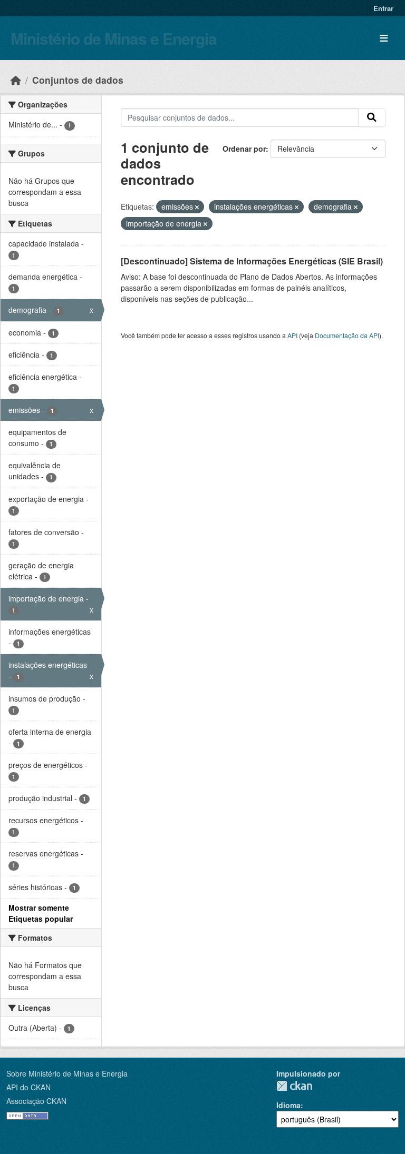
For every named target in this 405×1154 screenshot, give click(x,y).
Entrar (383, 8)
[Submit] (371, 117)
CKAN (294, 1085)
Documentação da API (347, 335)
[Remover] (197, 207)
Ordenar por (244, 148)
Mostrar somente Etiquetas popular (40, 913)
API (292, 335)
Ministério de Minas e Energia (114, 38)
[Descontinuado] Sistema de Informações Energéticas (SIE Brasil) (252, 261)
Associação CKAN (36, 1101)
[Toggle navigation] (383, 38)
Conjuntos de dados (77, 79)
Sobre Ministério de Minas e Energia (67, 1073)
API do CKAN (28, 1087)
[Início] (16, 79)
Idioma (288, 1105)
